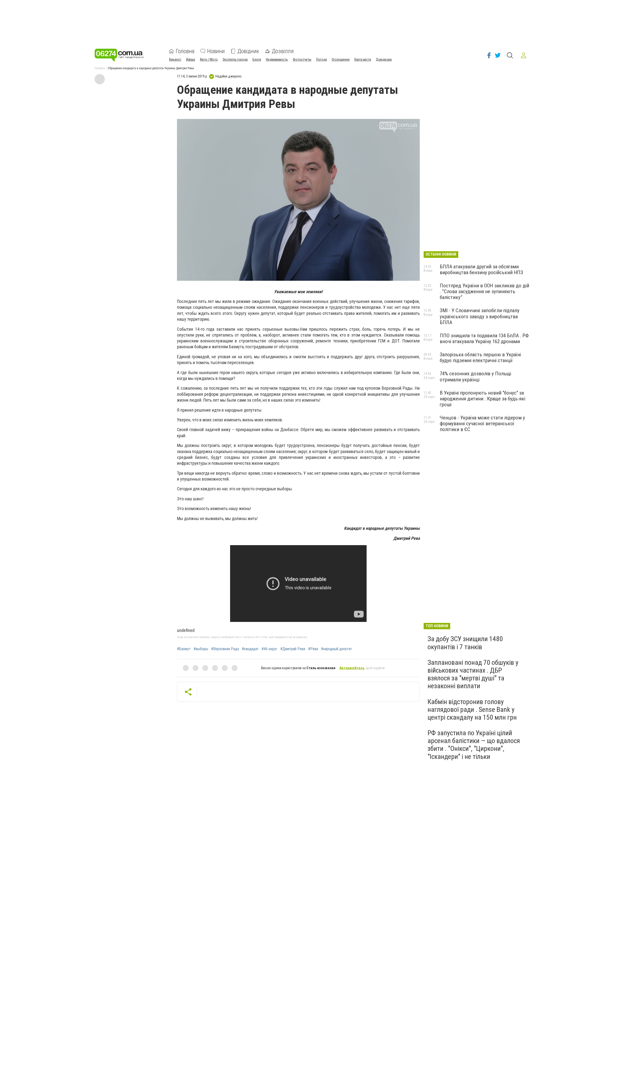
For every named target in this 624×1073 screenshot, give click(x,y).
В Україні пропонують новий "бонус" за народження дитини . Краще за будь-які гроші (482, 398)
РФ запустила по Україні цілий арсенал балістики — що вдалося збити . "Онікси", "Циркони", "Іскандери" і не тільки (474, 745)
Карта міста (362, 59)
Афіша (190, 59)
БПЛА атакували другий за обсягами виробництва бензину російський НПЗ (481, 269)
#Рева (313, 649)
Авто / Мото (209, 59)
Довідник (248, 51)
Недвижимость (277, 59)
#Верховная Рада (225, 649)
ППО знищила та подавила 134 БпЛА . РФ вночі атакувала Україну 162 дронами (484, 338)
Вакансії (175, 59)
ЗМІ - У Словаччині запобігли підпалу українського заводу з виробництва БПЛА (479, 316)
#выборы (201, 649)
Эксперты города (235, 59)
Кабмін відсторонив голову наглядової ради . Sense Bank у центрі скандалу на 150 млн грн (472, 709)
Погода (321, 59)
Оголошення (341, 59)
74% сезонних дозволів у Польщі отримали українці (475, 376)
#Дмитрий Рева (292, 649)
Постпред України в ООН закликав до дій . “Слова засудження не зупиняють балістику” (484, 291)
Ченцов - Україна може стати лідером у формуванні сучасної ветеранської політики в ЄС (482, 423)
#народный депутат (336, 649)
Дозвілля (283, 51)
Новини (216, 51)
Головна (185, 51)
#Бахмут (184, 649)
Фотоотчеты (302, 59)
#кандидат (250, 649)
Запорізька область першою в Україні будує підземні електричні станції (480, 357)
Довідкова (384, 59)
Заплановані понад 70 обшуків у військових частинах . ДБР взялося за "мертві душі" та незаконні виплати (473, 674)
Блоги (257, 59)
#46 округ (269, 649)
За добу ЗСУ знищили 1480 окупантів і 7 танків (465, 643)
